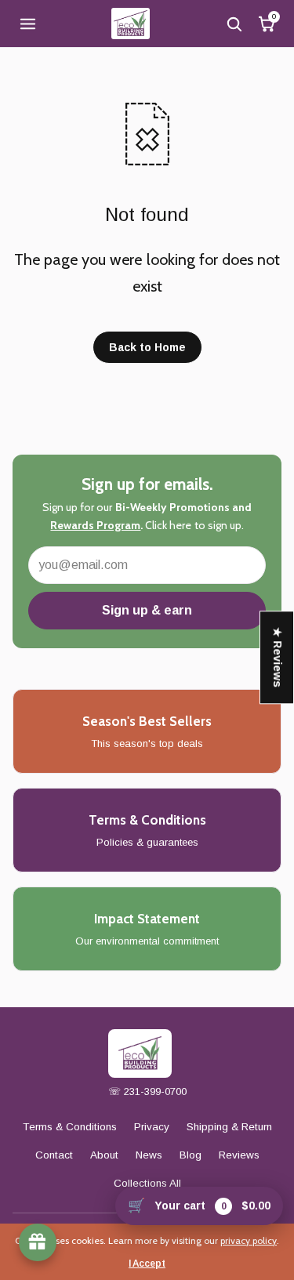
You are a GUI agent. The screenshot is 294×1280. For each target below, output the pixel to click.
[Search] (233, 23)
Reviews (239, 1155)
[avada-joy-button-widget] (37, 1242)
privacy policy (248, 1240)
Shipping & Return (229, 1127)
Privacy (151, 1127)
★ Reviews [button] (277, 657)
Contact (54, 1155)
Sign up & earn (147, 610)
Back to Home (147, 347)
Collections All (147, 1183)
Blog (190, 1155)
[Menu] (27, 23)
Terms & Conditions (70, 1127)
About (104, 1155)
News (149, 1155)
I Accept (147, 1263)
